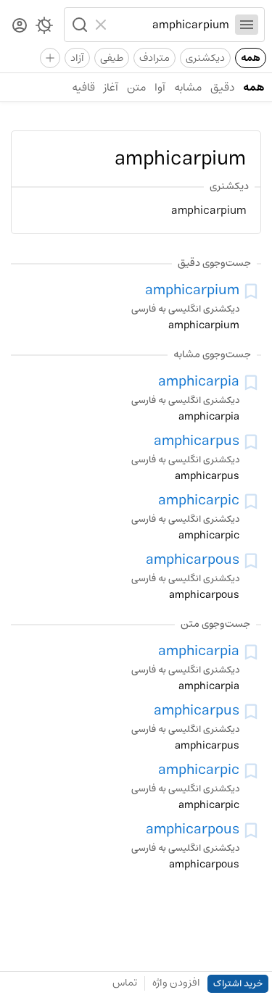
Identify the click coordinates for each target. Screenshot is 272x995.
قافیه (83, 87)
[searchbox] (171, 24)
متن (136, 87)
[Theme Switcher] (44, 28)
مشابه (188, 87)
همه (250, 58)
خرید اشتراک (238, 983)
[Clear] (102, 24)
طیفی (111, 58)
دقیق (222, 87)
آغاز (111, 87)
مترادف (154, 58)
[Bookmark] (251, 291)
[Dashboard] (19, 26)
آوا (159, 87)
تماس (124, 982)
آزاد (77, 58)
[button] (78, 24)
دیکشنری (205, 58)
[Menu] (246, 24)
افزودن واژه (176, 982)
